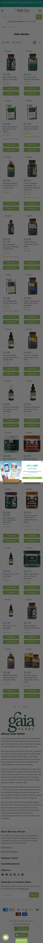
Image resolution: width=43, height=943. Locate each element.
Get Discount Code (32, 477)
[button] (5, 937)
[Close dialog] (42, 461)
